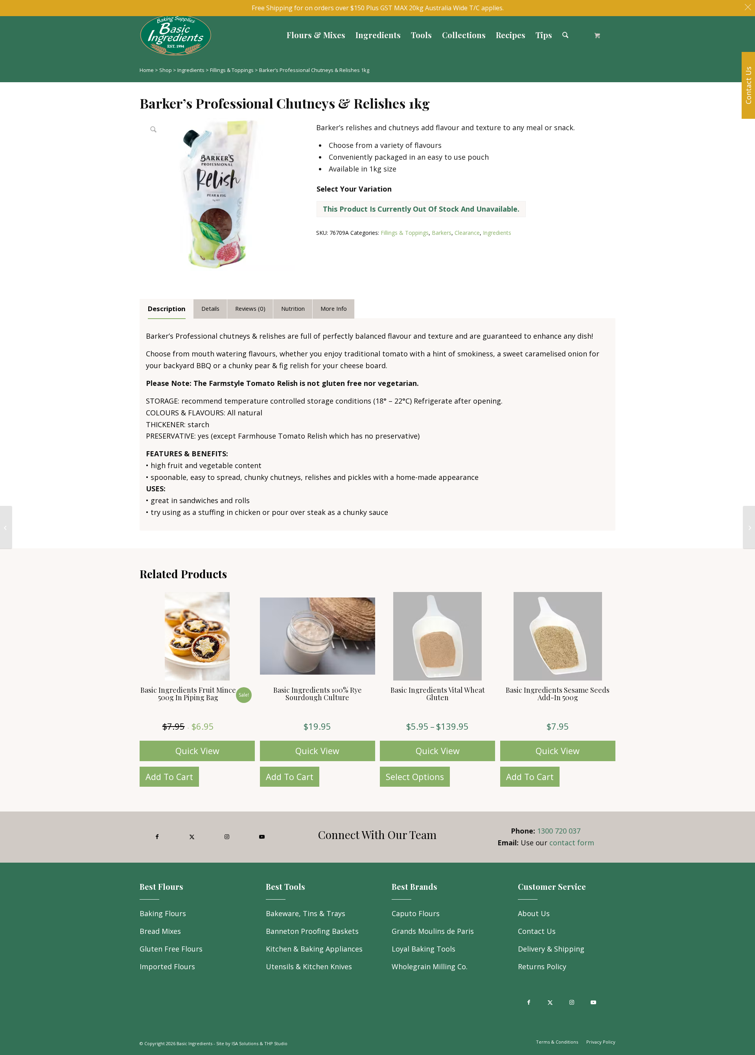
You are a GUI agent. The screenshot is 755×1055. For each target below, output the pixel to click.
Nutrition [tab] (293, 308)
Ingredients (190, 70)
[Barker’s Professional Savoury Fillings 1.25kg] (6, 527)
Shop (165, 70)
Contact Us (537, 931)
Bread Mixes (160, 931)
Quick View (197, 750)
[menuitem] (316, 35)
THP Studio (275, 1043)
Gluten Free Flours (171, 949)
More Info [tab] (333, 308)
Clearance (467, 232)
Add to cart (169, 776)
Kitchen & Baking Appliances (314, 949)
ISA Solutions (245, 1043)
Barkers (441, 232)
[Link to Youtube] (261, 837)
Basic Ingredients (194, 1043)
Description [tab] (167, 308)
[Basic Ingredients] (247, 35)
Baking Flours (163, 913)
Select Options (415, 776)
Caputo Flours (416, 913)
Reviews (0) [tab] (250, 308)
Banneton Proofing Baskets (312, 931)
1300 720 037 (558, 831)
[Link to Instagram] (226, 837)
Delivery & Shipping (551, 949)
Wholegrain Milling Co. (430, 966)
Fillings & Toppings (232, 70)
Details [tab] (210, 308)
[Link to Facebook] (157, 837)
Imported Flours (167, 966)
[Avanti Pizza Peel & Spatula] (749, 527)
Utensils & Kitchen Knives (309, 966)
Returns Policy (542, 966)
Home (147, 70)
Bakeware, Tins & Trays (305, 913)
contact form (571, 842)
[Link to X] (192, 837)
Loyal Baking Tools (423, 949)
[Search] (565, 35)
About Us (534, 913)
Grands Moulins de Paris (433, 931)
